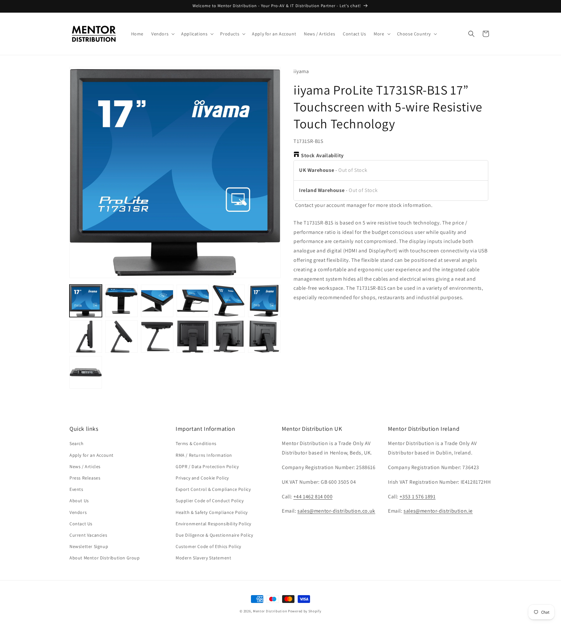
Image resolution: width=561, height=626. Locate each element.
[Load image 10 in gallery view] (193, 336)
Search (76, 444)
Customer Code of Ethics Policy (208, 546)
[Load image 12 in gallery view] (264, 336)
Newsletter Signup (88, 546)
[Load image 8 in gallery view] (121, 336)
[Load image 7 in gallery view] (85, 336)
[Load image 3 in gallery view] (157, 301)
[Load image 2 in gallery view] (121, 301)
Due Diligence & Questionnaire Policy (214, 535)
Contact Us (81, 524)
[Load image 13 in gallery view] (85, 372)
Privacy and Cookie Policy (202, 478)
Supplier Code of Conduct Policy (210, 501)
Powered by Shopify (304, 611)
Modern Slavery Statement (203, 558)
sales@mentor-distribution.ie (438, 511)
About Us (79, 501)
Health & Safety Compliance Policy (212, 512)
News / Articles (85, 466)
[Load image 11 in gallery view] (228, 336)
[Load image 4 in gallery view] (193, 301)
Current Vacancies (88, 535)
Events (76, 489)
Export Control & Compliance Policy (213, 489)
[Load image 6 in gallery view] (264, 301)
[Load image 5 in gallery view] (228, 301)
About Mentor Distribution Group (104, 558)
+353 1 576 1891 (418, 496)
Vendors (78, 512)
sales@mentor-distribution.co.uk (336, 511)
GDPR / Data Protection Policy (207, 466)
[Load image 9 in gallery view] (157, 336)
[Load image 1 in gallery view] (85, 301)
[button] (162, 34)
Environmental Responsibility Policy (213, 524)
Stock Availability (322, 155)
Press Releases (84, 478)
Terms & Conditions (196, 444)
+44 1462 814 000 (313, 496)
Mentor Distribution (270, 611)
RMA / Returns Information (204, 455)
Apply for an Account (91, 455)
